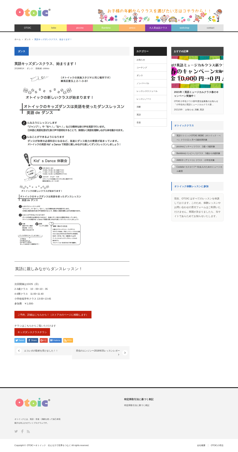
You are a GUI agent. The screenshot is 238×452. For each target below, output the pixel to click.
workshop (184, 27)
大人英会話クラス (158, 27)
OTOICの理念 (217, 445)
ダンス (27, 39)
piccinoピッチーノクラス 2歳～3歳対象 (195, 146)
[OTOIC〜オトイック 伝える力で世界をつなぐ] (33, 11)
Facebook (22, 431)
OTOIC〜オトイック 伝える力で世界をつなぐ (49, 445)
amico (132, 27)
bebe (53, 27)
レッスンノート (144, 99)
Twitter (16, 431)
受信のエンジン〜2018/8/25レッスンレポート (98, 352)
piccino (79, 27)
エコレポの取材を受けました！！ (41, 350)
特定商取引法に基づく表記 (136, 405)
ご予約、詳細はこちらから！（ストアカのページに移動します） (53, 314)
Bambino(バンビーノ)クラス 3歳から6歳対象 (198, 153)
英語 (139, 114)
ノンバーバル (143, 83)
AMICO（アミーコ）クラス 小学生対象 (195, 160)
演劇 (139, 107)
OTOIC (27, 27)
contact (210, 27)
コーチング (142, 67)
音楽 (139, 122)
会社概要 (201, 445)
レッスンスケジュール (147, 91)
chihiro (46, 68)
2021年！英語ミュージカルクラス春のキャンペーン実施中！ (196, 94)
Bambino (106, 27)
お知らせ (141, 60)
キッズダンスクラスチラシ (32, 332)
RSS (28, 431)
